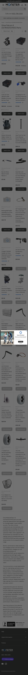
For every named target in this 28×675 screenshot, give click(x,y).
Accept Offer (20, 341)
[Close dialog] (26, 331)
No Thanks (20, 343)
